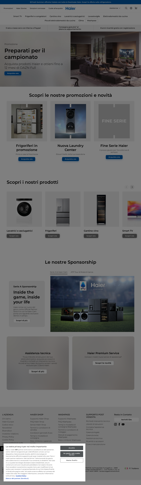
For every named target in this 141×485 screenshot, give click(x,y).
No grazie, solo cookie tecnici (71, 454)
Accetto (72, 448)
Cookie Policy (21, 476)
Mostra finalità (71, 460)
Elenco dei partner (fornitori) (17, 478)
